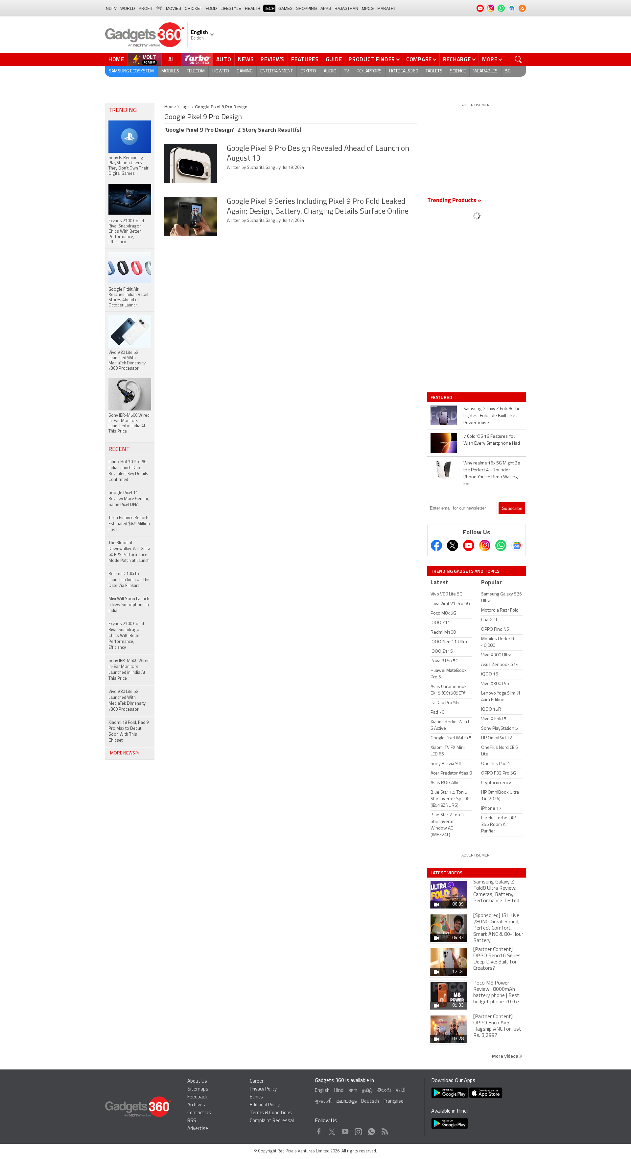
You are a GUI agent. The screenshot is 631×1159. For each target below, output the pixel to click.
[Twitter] (452, 545)
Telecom (196, 71)
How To (220, 71)
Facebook (319, 1130)
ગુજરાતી (323, 1101)
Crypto (308, 71)
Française (394, 1101)
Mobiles (170, 71)
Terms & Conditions (271, 1113)
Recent (119, 450)
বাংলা (353, 1090)
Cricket (193, 8)
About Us (197, 1081)
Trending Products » (454, 201)
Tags (185, 106)
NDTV (111, 8)
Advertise (197, 1128)
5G (508, 71)
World (127, 8)
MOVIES (173, 8)
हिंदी (159, 8)
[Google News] (517, 545)
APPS (325, 8)
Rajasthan (346, 8)
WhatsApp (371, 1130)
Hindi (339, 1090)
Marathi (386, 8)
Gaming (245, 71)
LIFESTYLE (231, 8)
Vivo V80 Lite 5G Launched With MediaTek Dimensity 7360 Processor (127, 701)
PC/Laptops (369, 71)
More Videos (505, 1055)
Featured (442, 397)
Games (285, 8)
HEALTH (252, 8)
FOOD (211, 8)
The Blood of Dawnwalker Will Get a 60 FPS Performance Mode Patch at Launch (129, 552)
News (246, 59)
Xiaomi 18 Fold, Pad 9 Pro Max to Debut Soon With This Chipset (128, 732)
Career (257, 1081)
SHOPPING (306, 8)
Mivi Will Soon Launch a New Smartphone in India (128, 605)
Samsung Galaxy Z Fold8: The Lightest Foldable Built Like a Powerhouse (492, 416)
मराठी (400, 1090)
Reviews (272, 59)
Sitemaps (197, 1089)
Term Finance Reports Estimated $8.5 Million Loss (129, 524)
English (322, 1090)
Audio (330, 71)
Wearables (485, 71)
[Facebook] (436, 545)
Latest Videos (446, 872)
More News (123, 753)
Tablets (434, 71)
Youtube (345, 1130)
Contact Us (199, 1113)
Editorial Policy (265, 1105)
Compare (419, 59)
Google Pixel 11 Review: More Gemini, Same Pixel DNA (128, 499)
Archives (196, 1105)
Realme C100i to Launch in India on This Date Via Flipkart (129, 580)
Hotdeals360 (403, 71)
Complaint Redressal (272, 1121)
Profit (146, 8)
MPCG (368, 8)
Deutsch (370, 1101)
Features (305, 59)
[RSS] (522, 8)
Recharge (457, 59)
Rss (384, 1130)
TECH (269, 8)
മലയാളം (346, 1101)
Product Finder (372, 59)
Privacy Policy (263, 1089)
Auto (223, 59)
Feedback (197, 1097)
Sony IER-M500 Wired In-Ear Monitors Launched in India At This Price (129, 670)
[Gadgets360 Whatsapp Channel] (500, 545)
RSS (191, 1121)
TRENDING (122, 111)
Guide (334, 59)
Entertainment (276, 71)
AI (171, 59)
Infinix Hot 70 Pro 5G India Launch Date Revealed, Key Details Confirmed (128, 471)
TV (346, 71)
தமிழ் (367, 1090)
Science (458, 71)
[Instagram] (484, 545)
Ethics (256, 1097)
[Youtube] (468, 545)
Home (116, 59)
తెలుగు (384, 1090)
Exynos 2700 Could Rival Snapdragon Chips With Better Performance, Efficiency (126, 636)
